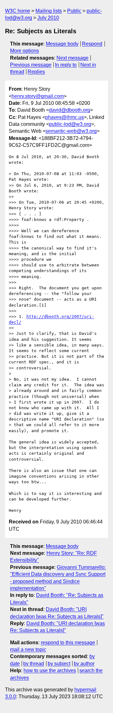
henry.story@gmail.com (38, 96)
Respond (92, 43)
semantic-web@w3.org (71, 131)
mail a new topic (28, 649)
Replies (36, 71)
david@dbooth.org (69, 110)
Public (74, 10)
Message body (62, 43)
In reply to (66, 64)
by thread (33, 663)
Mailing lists (48, 10)
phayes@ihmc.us (64, 117)
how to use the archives (50, 670)
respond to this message (68, 642)
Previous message (30, 64)
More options (24, 50)
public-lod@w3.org (70, 124)
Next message (72, 58)
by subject (59, 663)
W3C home (17, 10)
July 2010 (48, 17)
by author (84, 663)
